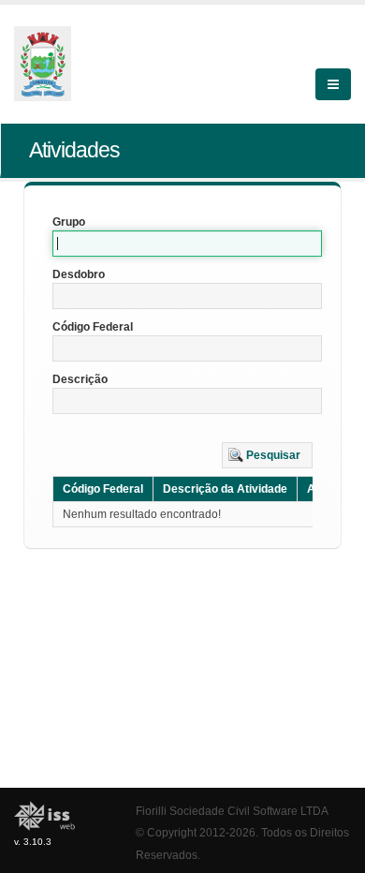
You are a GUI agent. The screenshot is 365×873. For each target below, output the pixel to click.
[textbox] (187, 243)
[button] (267, 455)
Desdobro (78, 274)
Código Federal (92, 326)
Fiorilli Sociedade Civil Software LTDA (232, 811)
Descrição (80, 379)
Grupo (68, 222)
